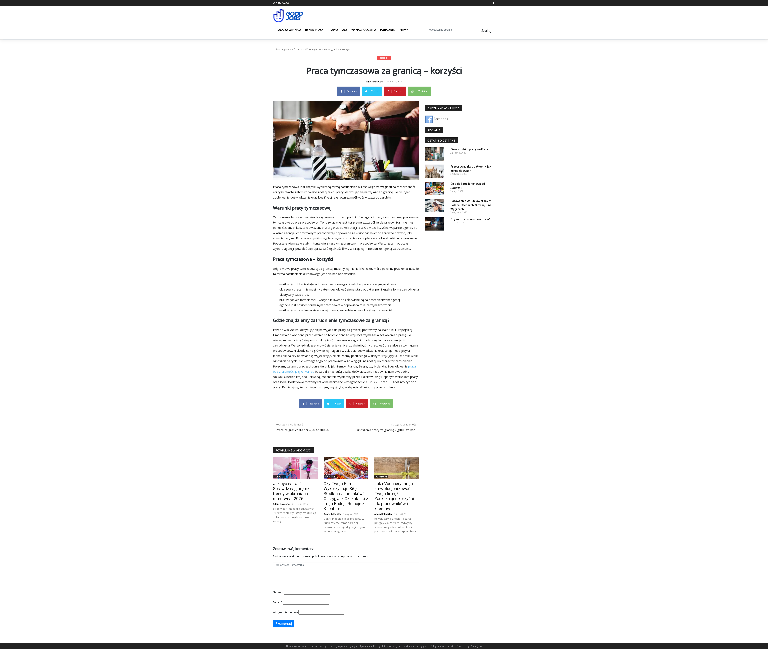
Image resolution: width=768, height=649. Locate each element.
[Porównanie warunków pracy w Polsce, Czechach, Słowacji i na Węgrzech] (434, 205)
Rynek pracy (314, 30)
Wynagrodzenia (363, 30)
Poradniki (387, 30)
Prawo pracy (337, 30)
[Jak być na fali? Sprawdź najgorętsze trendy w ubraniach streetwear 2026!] (295, 468)
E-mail (277, 602)
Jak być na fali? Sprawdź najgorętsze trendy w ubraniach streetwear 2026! (292, 491)
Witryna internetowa (285, 612)
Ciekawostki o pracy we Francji (470, 149)
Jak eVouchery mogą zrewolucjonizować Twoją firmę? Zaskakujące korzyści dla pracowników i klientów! (394, 496)
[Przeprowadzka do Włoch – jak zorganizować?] (434, 171)
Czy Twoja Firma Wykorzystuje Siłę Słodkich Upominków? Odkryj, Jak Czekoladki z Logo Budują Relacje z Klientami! (346, 496)
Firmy (403, 30)
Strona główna (283, 49)
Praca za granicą (288, 30)
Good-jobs (476, 646)
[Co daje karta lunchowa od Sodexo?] (434, 188)
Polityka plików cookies (442, 646)
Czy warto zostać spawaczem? (470, 219)
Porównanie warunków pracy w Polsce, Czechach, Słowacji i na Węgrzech (470, 205)
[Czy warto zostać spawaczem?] (434, 223)
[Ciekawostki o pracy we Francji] (434, 154)
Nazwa (278, 592)
